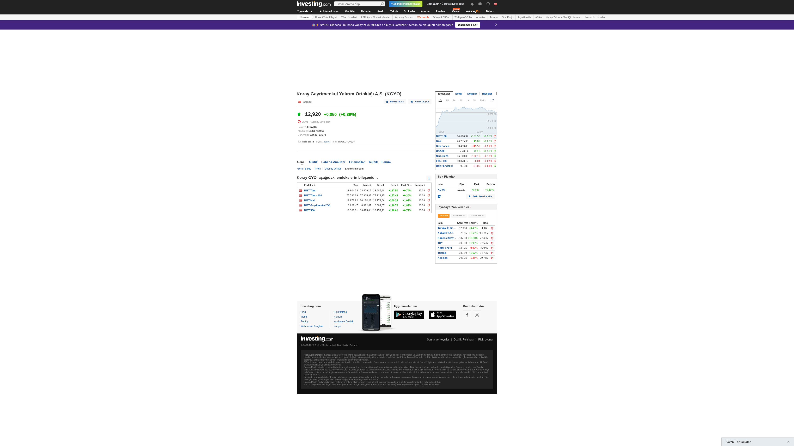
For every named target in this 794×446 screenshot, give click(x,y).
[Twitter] (477, 315)
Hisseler (305, 17)
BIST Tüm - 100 (313, 195)
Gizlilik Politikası (464, 339)
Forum (386, 162)
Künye (337, 326)
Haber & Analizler (333, 162)
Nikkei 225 (442, 156)
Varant (456, 11)
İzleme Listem (330, 11)
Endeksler (444, 93)
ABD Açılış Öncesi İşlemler (375, 17)
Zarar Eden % (477, 216)
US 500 (440, 151)
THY (440, 243)
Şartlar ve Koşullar (438, 339)
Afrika (538, 17)
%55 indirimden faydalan (405, 3)
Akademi (441, 11)
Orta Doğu (507, 17)
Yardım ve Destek (343, 321)
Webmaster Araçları (312, 326)
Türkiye (327, 142)
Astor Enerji (445, 248)
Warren (421, 17)
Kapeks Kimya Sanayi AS (453, 238)
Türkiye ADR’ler (463, 17)
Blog (303, 312)
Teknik (394, 11)
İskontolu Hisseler (595, 17)
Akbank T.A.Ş (445, 233)
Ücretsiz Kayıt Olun (453, 3)
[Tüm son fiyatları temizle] (439, 195)
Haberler (366, 11)
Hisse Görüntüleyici (326, 17)
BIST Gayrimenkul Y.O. (317, 205)
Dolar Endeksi (444, 166)
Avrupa (494, 17)
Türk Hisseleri (349, 17)
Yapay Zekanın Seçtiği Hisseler (563, 17)
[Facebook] (467, 315)
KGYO (441, 189)
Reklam (338, 316)
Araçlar (425, 11)
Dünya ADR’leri (441, 17)
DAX (438, 141)
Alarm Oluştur (422, 102)
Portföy (305, 321)
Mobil (304, 316)
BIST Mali (309, 200)
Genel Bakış (304, 168)
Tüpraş (442, 252)
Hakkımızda (340, 312)
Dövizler (472, 93)
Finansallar (357, 162)
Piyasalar (303, 11)
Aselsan (442, 257)
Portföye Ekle (397, 102)
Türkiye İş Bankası (449, 228)
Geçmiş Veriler (333, 168)
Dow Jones (442, 146)
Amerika (480, 17)
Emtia (458, 93)
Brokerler (409, 11)
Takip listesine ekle (482, 196)
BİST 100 (441, 136)
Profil (318, 168)
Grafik (313, 162)
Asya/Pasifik (524, 17)
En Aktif (444, 216)
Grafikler (350, 11)
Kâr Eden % (459, 216)
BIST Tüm (310, 190)
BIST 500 (309, 210)
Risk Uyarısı (485, 339)
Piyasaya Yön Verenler (453, 207)
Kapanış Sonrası (404, 17)
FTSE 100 (441, 161)
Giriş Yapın (433, 3)
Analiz (381, 11)
